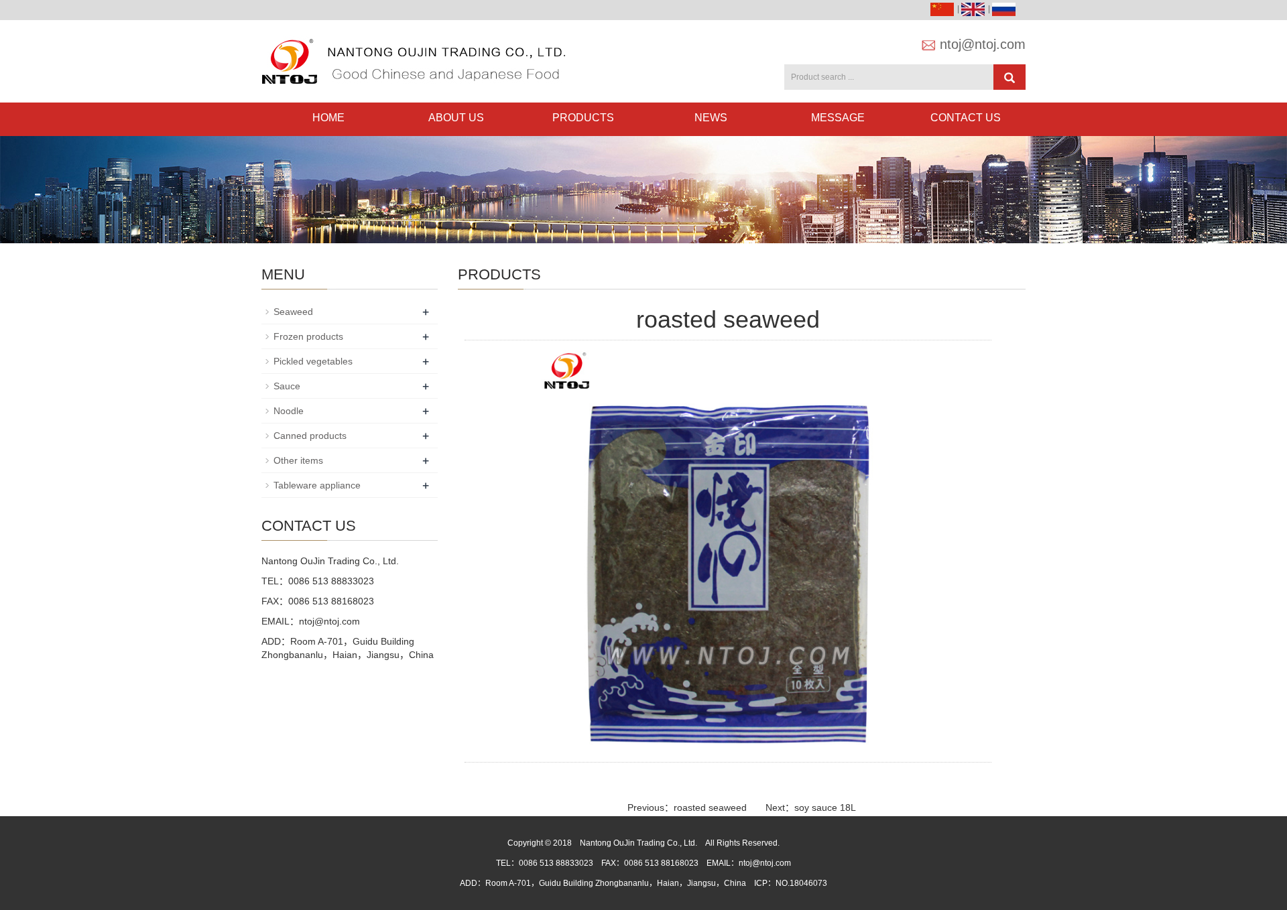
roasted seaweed (710, 807)
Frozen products (308, 336)
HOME (328, 117)
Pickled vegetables (313, 361)
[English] (974, 8)
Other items (298, 460)
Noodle (288, 410)
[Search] (1009, 77)
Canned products (310, 435)
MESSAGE (838, 117)
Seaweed (293, 311)
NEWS (710, 117)
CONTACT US (965, 117)
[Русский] (1005, 8)
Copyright (525, 843)
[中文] (943, 8)
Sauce (286, 386)
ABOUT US (456, 117)
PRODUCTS (583, 117)
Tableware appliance (317, 485)
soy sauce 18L (825, 807)
